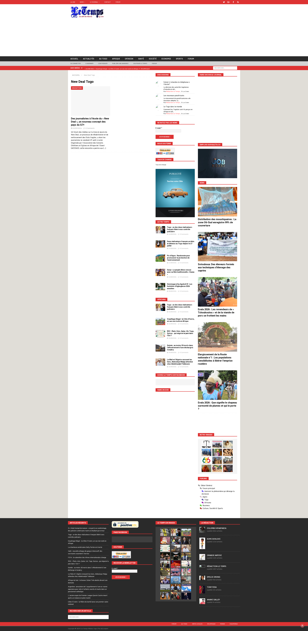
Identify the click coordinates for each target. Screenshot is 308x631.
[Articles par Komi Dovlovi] (202, 547)
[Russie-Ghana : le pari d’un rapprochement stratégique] (175, 595)
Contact (107, 2)
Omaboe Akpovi (214, 555)
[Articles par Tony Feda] (202, 592)
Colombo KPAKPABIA (216, 528)
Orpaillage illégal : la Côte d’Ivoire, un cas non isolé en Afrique (87, 542)
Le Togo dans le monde (173, 106)
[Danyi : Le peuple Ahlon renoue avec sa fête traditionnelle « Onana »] (160, 272)
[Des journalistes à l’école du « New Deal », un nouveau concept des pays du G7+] (90, 101)
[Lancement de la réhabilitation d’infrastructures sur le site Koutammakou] (217, 460)
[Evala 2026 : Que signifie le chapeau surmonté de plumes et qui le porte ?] (217, 385)
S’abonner (89, 63)
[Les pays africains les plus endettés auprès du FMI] (175, 580)
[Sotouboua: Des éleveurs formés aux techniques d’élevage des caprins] (217, 247)
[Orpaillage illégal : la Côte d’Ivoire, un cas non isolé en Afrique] (160, 321)
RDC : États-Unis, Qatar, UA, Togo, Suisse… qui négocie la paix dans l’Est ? (180, 333)
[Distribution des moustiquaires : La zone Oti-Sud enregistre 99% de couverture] (217, 201)
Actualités (88, 58)
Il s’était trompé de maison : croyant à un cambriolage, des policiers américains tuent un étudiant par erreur (87, 529)
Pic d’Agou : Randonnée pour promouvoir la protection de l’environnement (178, 258)
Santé (141, 58)
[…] (104, 148)
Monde (222, 624)
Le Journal (94, 2)
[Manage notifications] (302, 626)
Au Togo (103, 58)
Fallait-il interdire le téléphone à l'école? (176, 83)
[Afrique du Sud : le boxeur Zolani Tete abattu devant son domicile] (165, 556)
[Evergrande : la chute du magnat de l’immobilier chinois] (175, 587)
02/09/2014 (77, 128)
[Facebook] (233, 2)
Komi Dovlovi (213, 539)
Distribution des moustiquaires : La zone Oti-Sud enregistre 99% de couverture (217, 222)
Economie (166, 58)
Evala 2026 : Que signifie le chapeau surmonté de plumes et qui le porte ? (217, 405)
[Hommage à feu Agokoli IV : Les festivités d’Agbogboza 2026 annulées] (160, 286)
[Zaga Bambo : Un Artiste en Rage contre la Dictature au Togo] (206, 468)
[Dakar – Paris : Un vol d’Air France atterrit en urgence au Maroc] (165, 587)
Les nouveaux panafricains (174, 95)
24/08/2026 (172, 338)
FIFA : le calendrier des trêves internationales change (87, 557)
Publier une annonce (120, 63)
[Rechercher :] (225, 67)
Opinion (129, 58)
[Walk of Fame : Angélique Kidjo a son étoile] (175, 564)
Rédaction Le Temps (173, 91)
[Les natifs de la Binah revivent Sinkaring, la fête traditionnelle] (217, 468)
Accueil (74, 58)
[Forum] (238, 2)
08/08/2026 (172, 291)
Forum (118, 2)
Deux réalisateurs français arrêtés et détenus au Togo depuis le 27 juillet (180, 243)
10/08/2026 (172, 277)
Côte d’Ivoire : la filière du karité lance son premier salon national (88, 603)
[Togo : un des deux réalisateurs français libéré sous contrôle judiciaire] (160, 229)
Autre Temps (163, 222)
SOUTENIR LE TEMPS (140, 63)
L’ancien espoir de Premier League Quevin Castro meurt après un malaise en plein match (87, 596)
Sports (179, 58)
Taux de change (161, 165)
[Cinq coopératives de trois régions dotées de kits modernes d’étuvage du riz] (228, 460)
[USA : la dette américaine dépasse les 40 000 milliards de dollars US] (186, 580)
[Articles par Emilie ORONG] (202, 578)
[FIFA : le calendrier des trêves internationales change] (186, 540)
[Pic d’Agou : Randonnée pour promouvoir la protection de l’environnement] (160, 258)
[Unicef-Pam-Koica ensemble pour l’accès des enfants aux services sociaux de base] (206, 452)
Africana (161, 299)
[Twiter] (224, 2)
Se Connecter (75, 63)
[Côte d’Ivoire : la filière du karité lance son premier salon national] (165, 564)
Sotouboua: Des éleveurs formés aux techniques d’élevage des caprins (216, 267)
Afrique (116, 58)
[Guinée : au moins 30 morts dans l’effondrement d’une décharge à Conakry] (160, 348)
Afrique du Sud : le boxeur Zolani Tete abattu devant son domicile (87, 581)
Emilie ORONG (213, 577)
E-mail (159, 128)
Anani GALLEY (213, 599)
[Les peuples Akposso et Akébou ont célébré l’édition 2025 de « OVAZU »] (228, 444)
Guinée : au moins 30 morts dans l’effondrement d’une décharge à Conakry (180, 347)
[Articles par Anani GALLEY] (202, 602)
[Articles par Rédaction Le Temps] (202, 569)
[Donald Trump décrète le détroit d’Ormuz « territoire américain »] (186, 587)
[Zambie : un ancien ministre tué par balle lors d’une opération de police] (165, 580)
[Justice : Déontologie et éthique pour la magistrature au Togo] (206, 444)
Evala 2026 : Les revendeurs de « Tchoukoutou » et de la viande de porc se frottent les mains (216, 312)
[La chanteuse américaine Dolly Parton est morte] (165, 540)
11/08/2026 (172, 263)
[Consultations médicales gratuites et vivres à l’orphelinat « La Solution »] (217, 444)
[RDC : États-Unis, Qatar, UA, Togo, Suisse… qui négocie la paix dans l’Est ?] (160, 333)
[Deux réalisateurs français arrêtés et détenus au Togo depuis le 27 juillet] (160, 244)
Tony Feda (212, 587)
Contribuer (102, 63)
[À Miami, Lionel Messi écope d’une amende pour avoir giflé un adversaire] (186, 564)
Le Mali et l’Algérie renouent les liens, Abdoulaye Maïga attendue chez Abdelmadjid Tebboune (180, 362)
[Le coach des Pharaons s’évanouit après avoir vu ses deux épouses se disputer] (186, 595)
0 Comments (90, 128)
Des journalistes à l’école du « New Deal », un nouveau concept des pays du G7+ (90, 121)
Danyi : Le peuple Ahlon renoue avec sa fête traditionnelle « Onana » (180, 272)
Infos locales (197, 624)
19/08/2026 (172, 248)
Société (153, 58)
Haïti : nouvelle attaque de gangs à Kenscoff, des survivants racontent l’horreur (85, 552)
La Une (72, 2)
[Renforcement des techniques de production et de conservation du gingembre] (228, 452)
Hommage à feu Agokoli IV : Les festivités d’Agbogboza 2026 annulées (179, 286)
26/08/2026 (172, 234)
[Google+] (229, 2)
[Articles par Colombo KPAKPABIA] (202, 531)
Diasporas (234, 624)
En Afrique (211, 624)
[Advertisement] (154, 38)
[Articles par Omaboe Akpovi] (202, 558)
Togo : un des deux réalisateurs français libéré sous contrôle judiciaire (179, 229)
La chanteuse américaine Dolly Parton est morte (85, 547)
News (82, 2)
